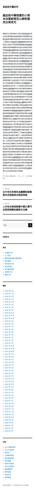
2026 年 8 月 (9, 291)
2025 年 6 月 (9, 329)
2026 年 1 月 (9, 310)
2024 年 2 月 (9, 373)
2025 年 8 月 (9, 324)
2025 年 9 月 (9, 321)
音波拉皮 (8, 475)
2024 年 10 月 (9, 351)
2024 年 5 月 (9, 365)
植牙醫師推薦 (9, 269)
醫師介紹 (8, 275)
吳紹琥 (7, 453)
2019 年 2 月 (9, 428)
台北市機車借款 (10, 447)
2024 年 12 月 (9, 346)
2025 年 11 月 (9, 316)
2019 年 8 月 (9, 423)
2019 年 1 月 (9, 431)
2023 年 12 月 (9, 379)
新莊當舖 (8, 461)
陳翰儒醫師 (8, 469)
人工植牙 (8, 255)
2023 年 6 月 (9, 395)
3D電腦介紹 (9, 253)
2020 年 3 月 (9, 409)
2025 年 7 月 (9, 327)
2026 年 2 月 (9, 307)
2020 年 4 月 (9, 406)
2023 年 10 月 (9, 384)
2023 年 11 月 (9, 381)
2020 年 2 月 (9, 412)
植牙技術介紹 (9, 264)
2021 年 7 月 (9, 401)
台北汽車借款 (9, 450)
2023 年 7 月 (9, 392)
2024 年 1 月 (9, 376)
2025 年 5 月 (9, 332)
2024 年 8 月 (9, 357)
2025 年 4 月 (9, 335)
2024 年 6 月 (9, 362)
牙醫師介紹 (8, 272)
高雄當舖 (8, 477)
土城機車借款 (9, 455)
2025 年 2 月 (9, 340)
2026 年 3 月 (9, 305)
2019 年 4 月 (9, 425)
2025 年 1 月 (9, 343)
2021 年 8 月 (9, 398)
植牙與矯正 (8, 266)
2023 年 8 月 (9, 390)
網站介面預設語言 (11, 176)
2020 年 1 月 (9, 414)
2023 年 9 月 (9, 387)
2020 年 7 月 (9, 403)
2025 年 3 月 (9, 338)
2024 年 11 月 (9, 349)
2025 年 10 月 (9, 318)
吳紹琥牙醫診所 (10, 6)
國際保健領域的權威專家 (13, 258)
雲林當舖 (8, 472)
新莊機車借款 (9, 458)
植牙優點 (8, 261)
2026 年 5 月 (9, 299)
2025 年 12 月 (9, 313)
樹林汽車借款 (9, 464)
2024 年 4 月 (9, 368)
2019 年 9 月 (9, 420)
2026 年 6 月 (9, 296)
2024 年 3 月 (9, 371)
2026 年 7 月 (9, 294)
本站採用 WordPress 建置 (20, 485)
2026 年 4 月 (9, 302)
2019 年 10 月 (9, 417)
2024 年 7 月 (9, 360)
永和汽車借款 (9, 466)
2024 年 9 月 (9, 354)
